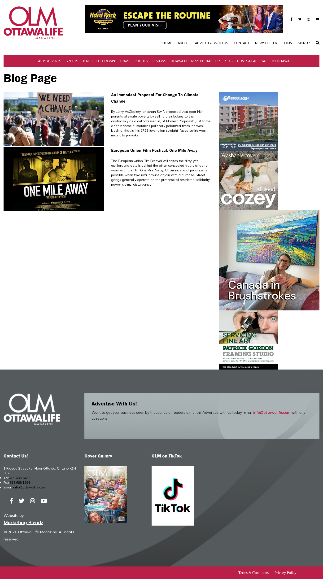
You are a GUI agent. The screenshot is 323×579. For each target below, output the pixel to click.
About (183, 43)
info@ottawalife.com (271, 412)
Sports (72, 61)
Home (167, 43)
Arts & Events (49, 61)
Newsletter (266, 43)
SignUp (304, 43)
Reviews (159, 61)
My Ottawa (281, 61)
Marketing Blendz (23, 522)
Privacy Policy (285, 572)
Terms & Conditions (253, 572)
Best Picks (224, 61)
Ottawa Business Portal (191, 61)
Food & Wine (106, 61)
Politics (141, 61)
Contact (241, 43)
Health (87, 61)
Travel (125, 61)
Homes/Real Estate (252, 61)
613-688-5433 (20, 478)
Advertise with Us (211, 43)
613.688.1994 (20, 482)
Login (287, 43)
